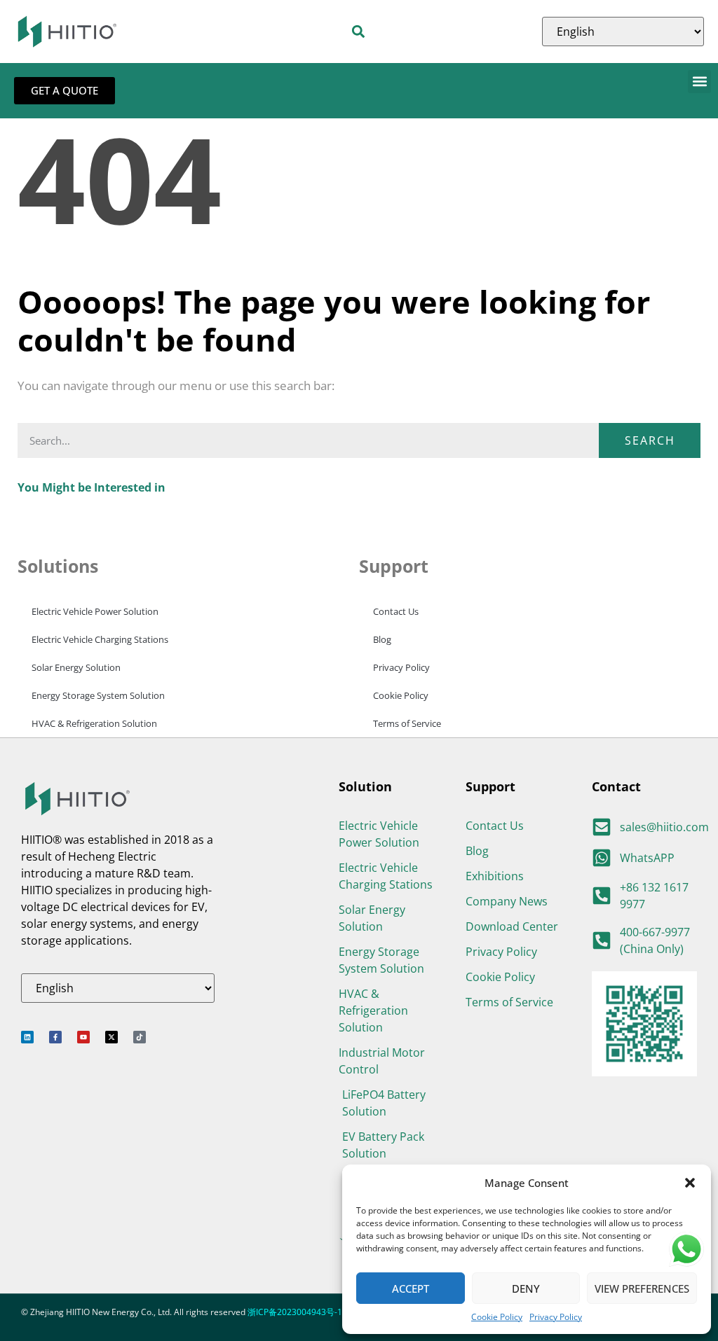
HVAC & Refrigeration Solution (94, 723)
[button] (690, 1183)
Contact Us (396, 611)
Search (650, 440)
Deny (526, 1288)
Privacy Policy (555, 1317)
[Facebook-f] (55, 1037)
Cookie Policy (496, 1317)
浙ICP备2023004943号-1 (295, 1312)
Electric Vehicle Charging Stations (100, 639)
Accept (410, 1288)
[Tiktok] (139, 1037)
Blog (382, 639)
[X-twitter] (111, 1037)
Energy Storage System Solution (98, 695)
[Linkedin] (27, 1037)
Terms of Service (407, 723)
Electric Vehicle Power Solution (95, 611)
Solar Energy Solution (76, 667)
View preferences (642, 1288)
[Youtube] (83, 1037)
